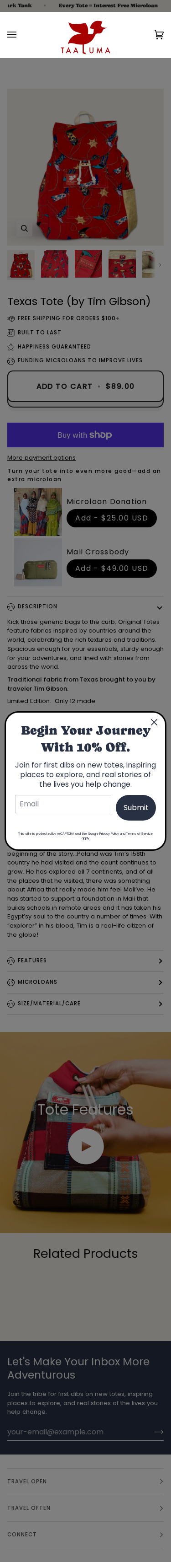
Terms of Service (139, 834)
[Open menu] (21, 35)
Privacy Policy (109, 834)
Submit (136, 807)
